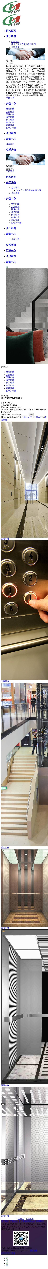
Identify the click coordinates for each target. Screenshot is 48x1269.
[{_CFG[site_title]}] (18, 13)
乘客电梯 (10, 109)
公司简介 (15, 42)
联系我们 (40, 1221)
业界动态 (10, 144)
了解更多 (10, 98)
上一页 (21, 1218)
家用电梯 (10, 112)
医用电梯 (10, 114)
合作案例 (22, 1221)
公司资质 (15, 47)
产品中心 (38, 417)
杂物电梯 (10, 122)
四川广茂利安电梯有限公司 (23, 44)
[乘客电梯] (24, 480)
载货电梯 (10, 117)
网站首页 (28, 417)
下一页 (30, 1218)
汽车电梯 (10, 120)
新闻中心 (31, 1221)
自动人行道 (11, 128)
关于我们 (5, 1221)
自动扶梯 (10, 125)
